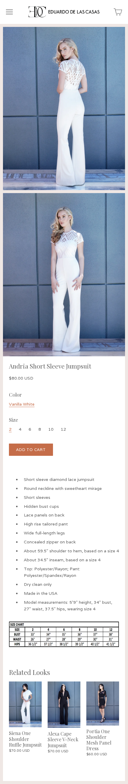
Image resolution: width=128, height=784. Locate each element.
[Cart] (118, 12)
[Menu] (9, 12)
